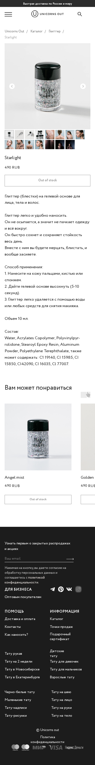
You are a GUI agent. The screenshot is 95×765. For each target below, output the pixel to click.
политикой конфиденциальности (25, 580)
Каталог (36, 31)
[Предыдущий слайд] (12, 86)
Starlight (11, 37)
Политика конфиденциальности (47, 739)
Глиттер (55, 31)
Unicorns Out (14, 31)
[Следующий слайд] (83, 86)
